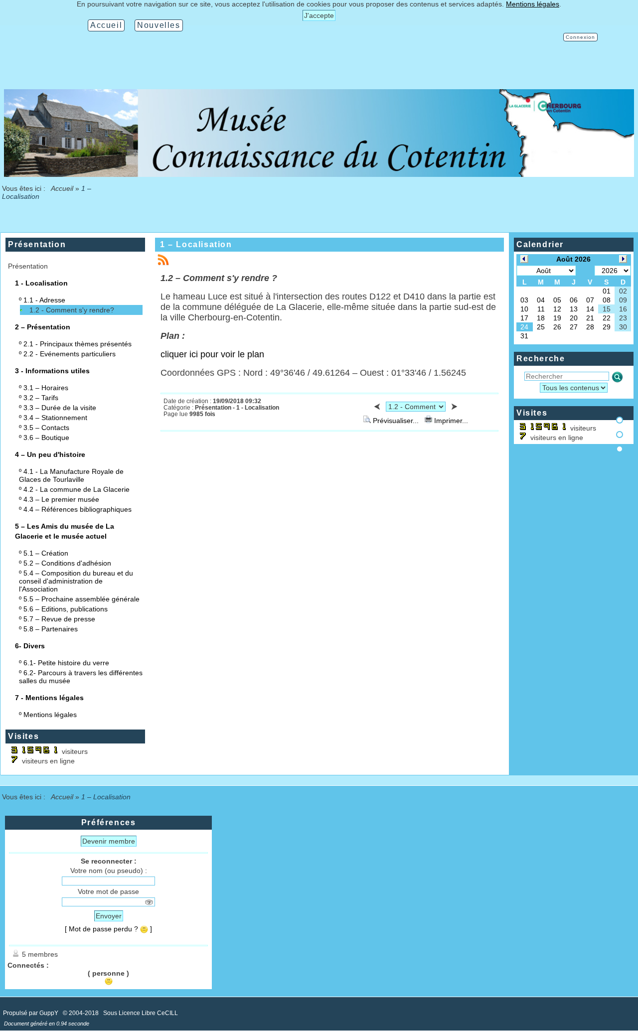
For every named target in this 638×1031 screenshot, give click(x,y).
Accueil (62, 188)
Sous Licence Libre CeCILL (141, 1013)
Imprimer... (450, 421)
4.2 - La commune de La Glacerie (76, 489)
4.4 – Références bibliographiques (77, 509)
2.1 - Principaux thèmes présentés (77, 344)
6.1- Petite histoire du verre (66, 663)
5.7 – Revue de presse (59, 619)
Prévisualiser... (396, 421)
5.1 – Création (45, 553)
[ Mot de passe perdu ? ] (108, 929)
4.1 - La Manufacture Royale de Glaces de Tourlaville (71, 475)
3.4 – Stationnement (55, 418)
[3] (619, 448)
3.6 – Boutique (46, 438)
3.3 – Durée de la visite (59, 408)
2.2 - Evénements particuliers (69, 354)
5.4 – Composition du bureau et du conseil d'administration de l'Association (76, 581)
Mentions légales (50, 715)
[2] (619, 434)
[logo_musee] (319, 174)
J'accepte (319, 15)
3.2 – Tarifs (40, 398)
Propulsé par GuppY (31, 1013)
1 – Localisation (196, 244)
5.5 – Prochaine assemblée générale (81, 599)
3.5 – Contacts (46, 428)
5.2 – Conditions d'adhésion (67, 563)
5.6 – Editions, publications (65, 609)
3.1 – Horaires (45, 388)
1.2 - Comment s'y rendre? (71, 310)
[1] (619, 420)
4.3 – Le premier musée (61, 499)
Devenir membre (108, 841)
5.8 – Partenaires (50, 629)
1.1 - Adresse (44, 300)
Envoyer (109, 916)
